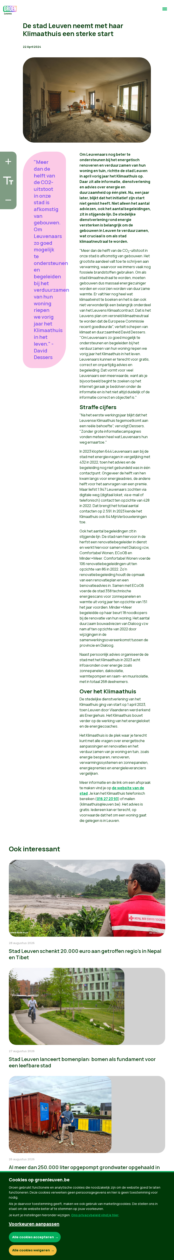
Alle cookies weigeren (31, 1250)
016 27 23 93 (107, 798)
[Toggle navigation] (165, 11)
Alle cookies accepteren (33, 1237)
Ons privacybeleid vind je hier (94, 1215)
